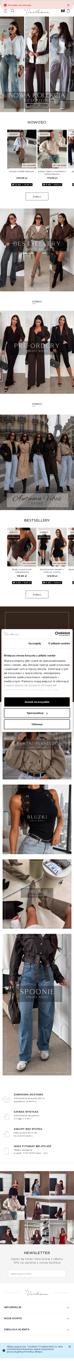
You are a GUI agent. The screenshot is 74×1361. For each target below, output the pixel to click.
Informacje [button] (13, 1307)
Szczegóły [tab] (34, 643)
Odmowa (37, 724)
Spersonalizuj (35, 713)
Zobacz (37, 196)
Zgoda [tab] (12, 643)
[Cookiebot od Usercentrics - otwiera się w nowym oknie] (55, 634)
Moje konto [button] (13, 1318)
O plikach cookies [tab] (59, 643)
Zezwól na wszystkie (37, 701)
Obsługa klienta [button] (16, 1329)
